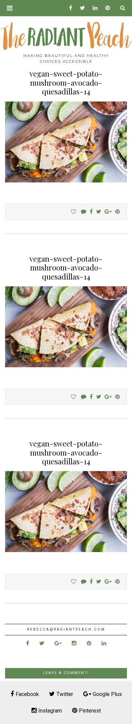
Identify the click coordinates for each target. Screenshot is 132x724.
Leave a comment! (66, 673)
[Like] (73, 211)
